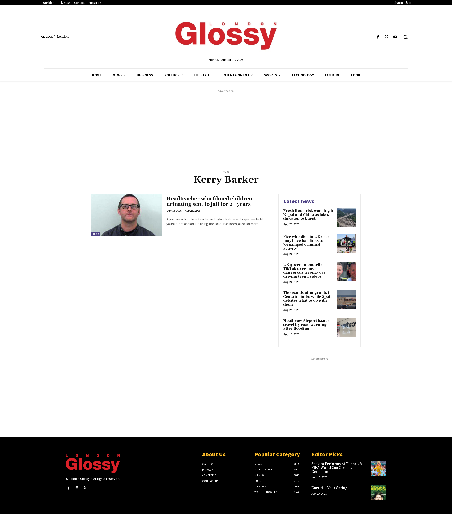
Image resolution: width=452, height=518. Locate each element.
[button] (405, 37)
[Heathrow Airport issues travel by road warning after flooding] (346, 327)
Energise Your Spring (329, 488)
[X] (386, 37)
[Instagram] (77, 488)
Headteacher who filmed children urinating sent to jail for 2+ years (209, 201)
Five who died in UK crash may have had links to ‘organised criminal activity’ (307, 243)
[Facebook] (378, 37)
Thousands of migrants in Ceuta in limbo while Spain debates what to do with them (308, 299)
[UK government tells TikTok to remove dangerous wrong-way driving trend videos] (346, 271)
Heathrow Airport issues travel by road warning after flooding (306, 325)
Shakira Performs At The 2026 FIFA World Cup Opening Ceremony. (336, 468)
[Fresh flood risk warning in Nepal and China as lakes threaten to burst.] (346, 217)
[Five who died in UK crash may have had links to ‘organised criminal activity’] (346, 243)
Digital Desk (173, 211)
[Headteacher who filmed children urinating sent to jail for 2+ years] (126, 215)
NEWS (95, 234)
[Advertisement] (231, 126)
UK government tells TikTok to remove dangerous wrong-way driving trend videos (304, 271)
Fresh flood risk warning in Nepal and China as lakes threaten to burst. (309, 215)
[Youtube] (395, 37)
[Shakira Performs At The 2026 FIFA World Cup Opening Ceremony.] (378, 468)
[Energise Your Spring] (378, 492)
